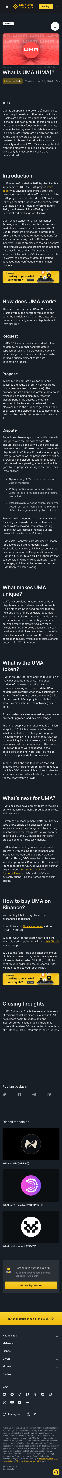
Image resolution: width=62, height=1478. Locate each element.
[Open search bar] (35, 6)
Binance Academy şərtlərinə (28, 1461)
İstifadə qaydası (46, 1458)
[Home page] (23, 6)
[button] (57, 6)
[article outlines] (55, 26)
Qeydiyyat (46, 6)
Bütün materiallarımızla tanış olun (28, 1318)
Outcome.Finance (13, 873)
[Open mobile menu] (57, 6)
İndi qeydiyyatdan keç (31, 1285)
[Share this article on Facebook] (19, 1094)
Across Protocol (30, 869)
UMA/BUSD (52, 941)
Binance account (33, 926)
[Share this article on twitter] (4, 1094)
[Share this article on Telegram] (34, 1094)
